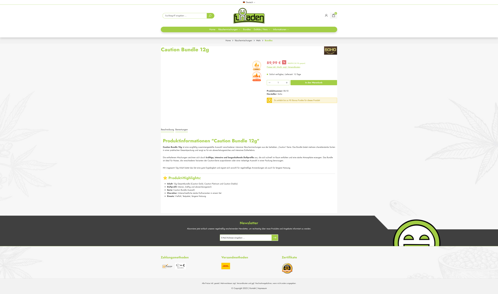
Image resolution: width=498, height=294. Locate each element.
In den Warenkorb (313, 82)
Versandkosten (242, 283)
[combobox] (184, 16)
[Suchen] (210, 16)
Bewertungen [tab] (181, 129)
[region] (211, 88)
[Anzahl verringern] (269, 82)
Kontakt (253, 288)
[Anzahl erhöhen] (287, 82)
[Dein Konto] (326, 16)
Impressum (262, 288)
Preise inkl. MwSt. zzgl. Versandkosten (283, 67)
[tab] (167, 129)
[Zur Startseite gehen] (249, 15)
